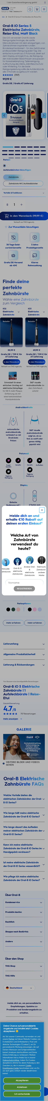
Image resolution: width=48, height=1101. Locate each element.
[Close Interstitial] (42, 510)
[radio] (17, 566)
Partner (11, 1039)
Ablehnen (22, 1087)
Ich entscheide (22, 1094)
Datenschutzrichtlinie (11, 1060)
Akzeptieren (22, 1080)
